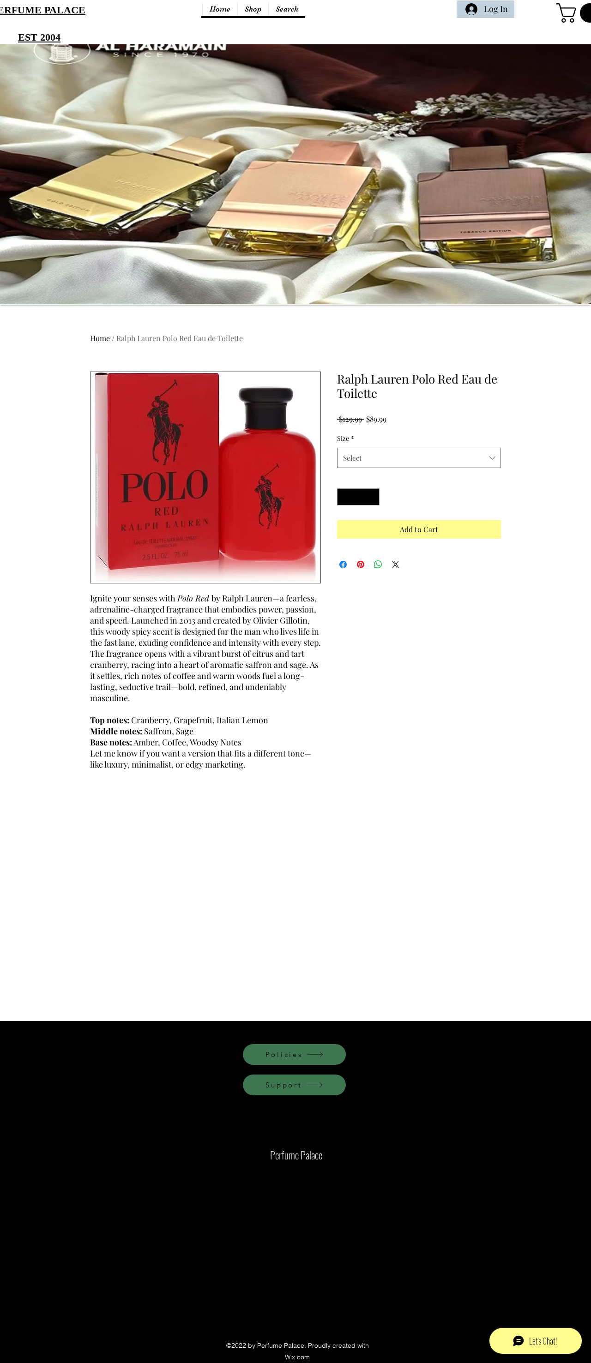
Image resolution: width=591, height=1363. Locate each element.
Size (345, 438)
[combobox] (419, 458)
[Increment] (372, 497)
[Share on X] (395, 564)
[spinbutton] (358, 497)
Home (100, 338)
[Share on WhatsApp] (378, 564)
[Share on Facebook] (343, 564)
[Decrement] (344, 497)
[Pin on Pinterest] (360, 564)
